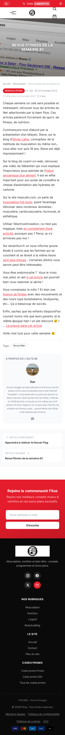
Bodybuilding (32, 625)
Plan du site (32, 653)
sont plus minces (14, 260)
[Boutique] (54, 17)
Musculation (19, 83)
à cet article (34, 277)
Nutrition (32, 613)
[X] (27, 585)
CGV (45, 721)
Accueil (6, 83)
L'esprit (32, 619)
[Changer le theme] (6, 3)
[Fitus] (32, 12)
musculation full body (17, 202)
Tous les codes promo (33, 682)
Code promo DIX (32, 676)
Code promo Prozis (32, 670)
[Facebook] (37, 575)
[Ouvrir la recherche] (54, 9)
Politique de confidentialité (43, 714)
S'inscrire (32, 525)
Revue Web (19, 345)
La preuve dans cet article (24, 325)
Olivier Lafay (20, 139)
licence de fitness (15, 294)
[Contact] (37, 585)
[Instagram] (27, 575)
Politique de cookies (28, 721)
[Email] (32, 418)
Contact (32, 648)
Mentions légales (15, 714)
